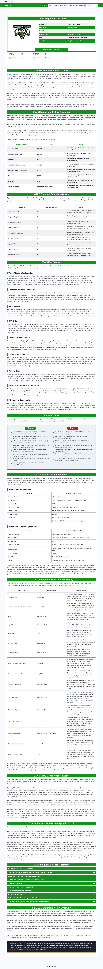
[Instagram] (12, 1)
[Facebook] (6, 1)
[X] (9, 1)
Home (45, 5)
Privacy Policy (73, 5)
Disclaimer (81, 5)
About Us (56, 5)
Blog (50, 5)
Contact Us (63, 5)
